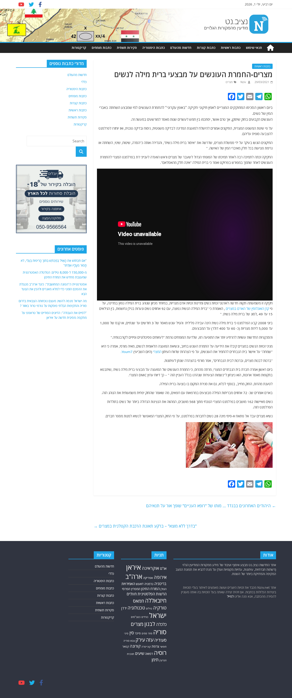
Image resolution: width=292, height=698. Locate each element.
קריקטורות (79, 47)
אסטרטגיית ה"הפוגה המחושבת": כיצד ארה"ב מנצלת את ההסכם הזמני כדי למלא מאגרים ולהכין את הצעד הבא (53, 289)
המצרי (157, 351)
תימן (155, 659)
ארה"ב (133, 576)
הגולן (164, 589)
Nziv (243, 82)
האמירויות (128, 583)
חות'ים (132, 593)
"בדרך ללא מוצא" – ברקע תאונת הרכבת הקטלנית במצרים (145, 526)
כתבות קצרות (206, 47)
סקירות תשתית (127, 47)
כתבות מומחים (101, 47)
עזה (149, 639)
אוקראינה (150, 568)
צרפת (155, 646)
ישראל (158, 615)
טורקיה (160, 607)
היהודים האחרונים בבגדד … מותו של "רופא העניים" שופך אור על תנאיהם (211, 505)
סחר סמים (147, 633)
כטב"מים (136, 617)
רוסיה (160, 652)
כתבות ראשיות (230, 47)
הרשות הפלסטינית (152, 593)
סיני (126, 633)
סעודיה (160, 640)
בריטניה (160, 583)
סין (131, 632)
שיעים (139, 653)
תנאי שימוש (254, 47)
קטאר (125, 646)
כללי (84, 82)
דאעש (139, 584)
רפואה (149, 653)
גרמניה (148, 584)
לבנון (149, 623)
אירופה (160, 577)
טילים (149, 608)
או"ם (163, 568)
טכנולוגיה (136, 608)
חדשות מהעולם (180, 47)
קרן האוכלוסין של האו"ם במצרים (247, 308)
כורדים (144, 617)
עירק (140, 639)
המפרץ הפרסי (131, 589)
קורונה (135, 646)
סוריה (160, 632)
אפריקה (148, 578)
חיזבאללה (156, 600)
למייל (230, 596)
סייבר (138, 633)
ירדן (124, 608)
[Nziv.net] (270, 48)
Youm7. (127, 351)
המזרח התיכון (150, 588)
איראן (133, 567)
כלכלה (161, 624)
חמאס (138, 601)
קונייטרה (146, 646)
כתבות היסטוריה (153, 47)
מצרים (229, 82)
